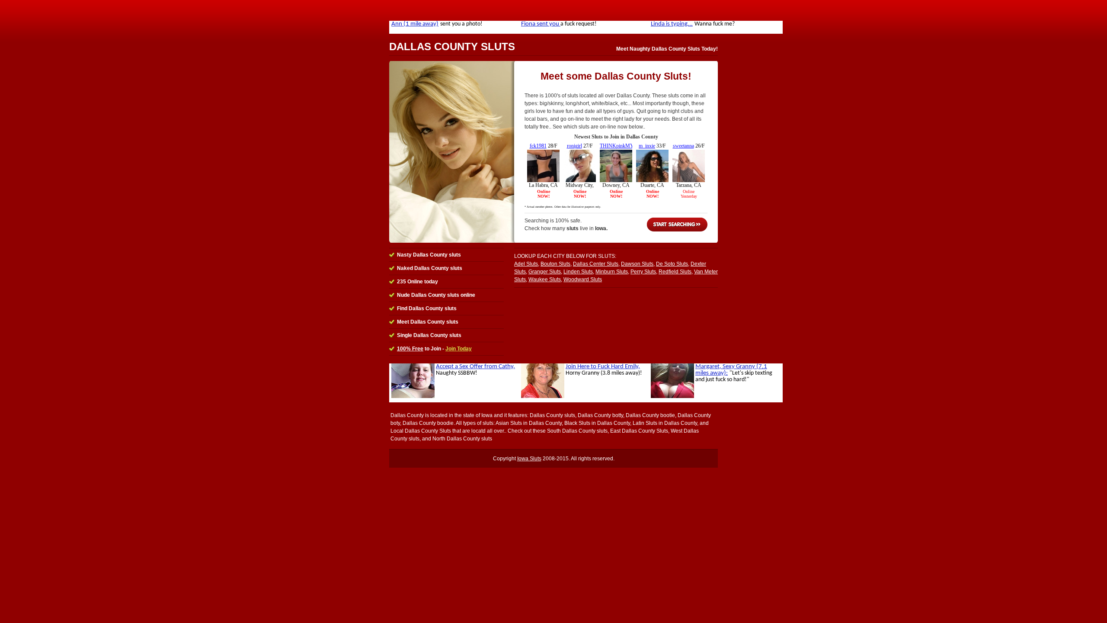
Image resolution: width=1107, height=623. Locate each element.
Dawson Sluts (637, 264)
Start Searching (677, 224)
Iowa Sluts (529, 459)
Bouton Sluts (555, 264)
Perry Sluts (643, 272)
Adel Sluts (526, 264)
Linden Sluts (578, 272)
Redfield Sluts (675, 272)
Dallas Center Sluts (595, 264)
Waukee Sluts (544, 279)
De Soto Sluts (672, 264)
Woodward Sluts (582, 279)
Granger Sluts (544, 272)
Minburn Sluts (611, 272)
